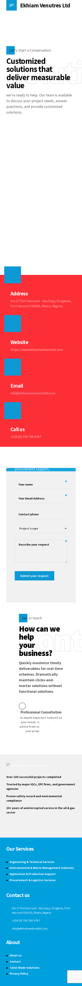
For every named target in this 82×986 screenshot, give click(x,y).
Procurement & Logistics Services (33, 880)
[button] (45, 727)
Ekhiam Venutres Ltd (45, 5)
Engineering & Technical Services (32, 862)
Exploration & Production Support (33, 874)
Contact (15, 961)
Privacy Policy (19, 973)
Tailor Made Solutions (25, 968)
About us (16, 955)
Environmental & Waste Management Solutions (42, 868)
